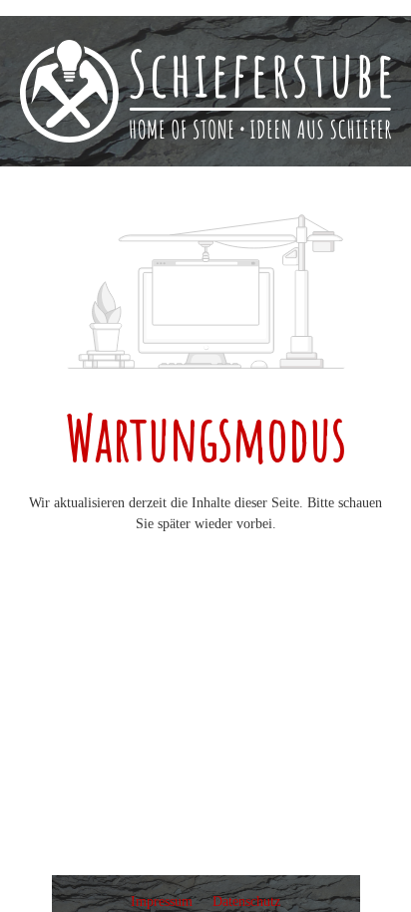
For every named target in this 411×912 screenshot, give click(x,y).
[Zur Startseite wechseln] (205, 91)
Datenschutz (246, 901)
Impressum (164, 901)
